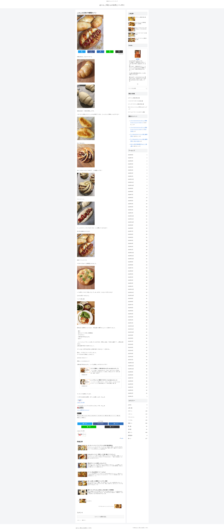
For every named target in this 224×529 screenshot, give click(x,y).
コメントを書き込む (100, 516)
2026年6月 (137, 161)
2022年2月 (137, 319)
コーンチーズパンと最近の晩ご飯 (136, 104)
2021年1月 (137, 359)
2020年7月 (137, 378)
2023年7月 (137, 267)
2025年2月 (137, 209)
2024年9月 (137, 225)
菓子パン (79, 417)
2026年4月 (137, 167)
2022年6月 (137, 307)
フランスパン (137, 417)
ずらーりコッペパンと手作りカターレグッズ (137, 108)
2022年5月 (137, 310)
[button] (146, 88)
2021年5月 (137, 347)
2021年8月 (137, 338)
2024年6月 (137, 234)
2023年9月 (137, 261)
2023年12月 (137, 252)
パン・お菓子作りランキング (83, 410)
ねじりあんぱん (85, 415)
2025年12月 (137, 179)
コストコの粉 (97, 415)
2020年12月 (137, 362)
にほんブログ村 (80, 402)
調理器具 (137, 435)
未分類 (137, 429)
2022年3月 (137, 316)
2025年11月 (137, 182)
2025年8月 (137, 191)
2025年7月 (137, 194)
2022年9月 (137, 298)
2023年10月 (137, 258)
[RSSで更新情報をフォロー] (137, 84)
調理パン (84, 417)
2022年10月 (137, 295)
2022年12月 (137, 289)
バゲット (137, 414)
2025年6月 (137, 197)
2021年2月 (137, 356)
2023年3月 (137, 280)
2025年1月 (137, 212)
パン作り (102, 415)
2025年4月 (137, 203)
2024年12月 (137, 216)
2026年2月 (137, 173)
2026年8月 (137, 154)
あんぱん (79, 415)
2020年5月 (137, 384)
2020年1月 (137, 396)
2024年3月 (137, 243)
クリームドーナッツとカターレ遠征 (136, 112)
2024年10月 (137, 222)
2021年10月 (137, 332)
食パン (137, 438)
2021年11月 (137, 329)
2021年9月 (137, 335)
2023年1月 (137, 286)
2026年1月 (137, 176)
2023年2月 (137, 283)
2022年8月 (137, 301)
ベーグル (137, 420)
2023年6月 (137, 271)
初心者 (107, 415)
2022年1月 (137, 323)
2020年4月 (137, 387)
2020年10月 (137, 368)
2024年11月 (137, 219)
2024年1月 (137, 249)
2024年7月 (137, 231)
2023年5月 (137, 274)
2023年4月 (137, 277)
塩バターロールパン (113, 415)
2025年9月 (137, 188)
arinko (137, 59)
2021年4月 (137, 350)
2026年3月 (137, 170)
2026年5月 (137, 164)
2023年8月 (137, 264)
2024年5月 (137, 237)
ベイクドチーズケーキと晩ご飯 (135, 101)
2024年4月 (137, 240)
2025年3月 (137, 206)
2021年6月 (137, 344)
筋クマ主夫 (137, 141)
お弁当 (137, 404)
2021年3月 (137, 353)
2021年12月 (137, 326)
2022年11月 (137, 292)
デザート (137, 411)
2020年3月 (137, 390)
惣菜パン (79, 413)
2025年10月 (137, 185)
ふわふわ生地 (91, 415)
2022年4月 (137, 313)
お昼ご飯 (137, 407)
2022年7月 (137, 304)
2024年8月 (137, 228)
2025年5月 (137, 200)
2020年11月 (137, 365)
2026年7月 (137, 157)
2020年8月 (137, 375)
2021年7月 (137, 341)
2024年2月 (137, 246)
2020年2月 (137, 393)
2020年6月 (137, 381)
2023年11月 (137, 255)
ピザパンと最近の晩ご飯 (134, 98)
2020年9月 (137, 371)
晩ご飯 (119, 415)
